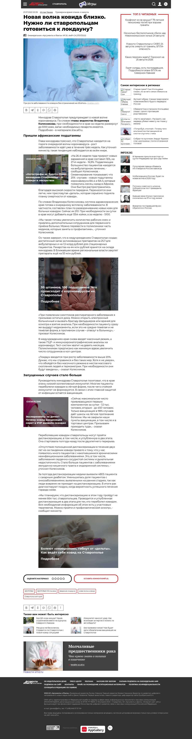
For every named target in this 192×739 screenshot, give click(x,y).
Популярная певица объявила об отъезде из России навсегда (147, 167)
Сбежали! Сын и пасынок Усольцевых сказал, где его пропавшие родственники (151, 111)
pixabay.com (93, 103)
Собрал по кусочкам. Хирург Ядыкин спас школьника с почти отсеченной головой (151, 141)
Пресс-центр (75, 681)
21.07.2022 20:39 (30, 12)
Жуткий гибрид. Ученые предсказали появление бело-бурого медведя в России (151, 101)
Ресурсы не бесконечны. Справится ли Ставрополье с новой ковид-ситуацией (50, 630)
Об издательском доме (55, 681)
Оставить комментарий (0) (96, 579)
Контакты (69, 685)
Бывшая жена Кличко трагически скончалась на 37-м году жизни (148, 197)
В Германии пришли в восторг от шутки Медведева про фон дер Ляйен (150, 158)
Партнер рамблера (70, 728)
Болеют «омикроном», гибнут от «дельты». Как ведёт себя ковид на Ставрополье (75, 550)
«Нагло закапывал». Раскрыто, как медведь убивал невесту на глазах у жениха (150, 121)
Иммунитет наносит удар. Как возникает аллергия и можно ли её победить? (99, 620)
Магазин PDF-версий (106, 681)
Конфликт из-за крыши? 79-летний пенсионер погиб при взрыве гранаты (144, 22)
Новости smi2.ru (33, 672)
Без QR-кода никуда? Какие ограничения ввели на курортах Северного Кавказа (51, 620)
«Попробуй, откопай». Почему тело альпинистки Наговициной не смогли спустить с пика (150, 131)
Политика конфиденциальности (144, 685)
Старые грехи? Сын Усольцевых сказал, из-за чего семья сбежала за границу (150, 91)
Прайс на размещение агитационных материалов (101, 685)
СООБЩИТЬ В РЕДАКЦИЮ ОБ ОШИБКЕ (60, 688)
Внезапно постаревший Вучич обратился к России (147, 207)
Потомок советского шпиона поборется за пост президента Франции (147, 188)
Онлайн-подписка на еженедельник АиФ (138, 681)
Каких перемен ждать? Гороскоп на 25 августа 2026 (144, 58)
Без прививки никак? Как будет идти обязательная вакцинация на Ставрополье (100, 630)
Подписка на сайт (52, 685)
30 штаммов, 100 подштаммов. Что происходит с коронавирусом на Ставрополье (69, 291)
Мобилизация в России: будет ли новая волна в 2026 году (148, 177)
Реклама (89, 681)
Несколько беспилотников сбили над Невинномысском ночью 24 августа (145, 34)
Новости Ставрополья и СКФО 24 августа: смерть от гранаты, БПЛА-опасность (145, 46)
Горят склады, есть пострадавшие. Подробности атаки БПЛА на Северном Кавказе (145, 70)
